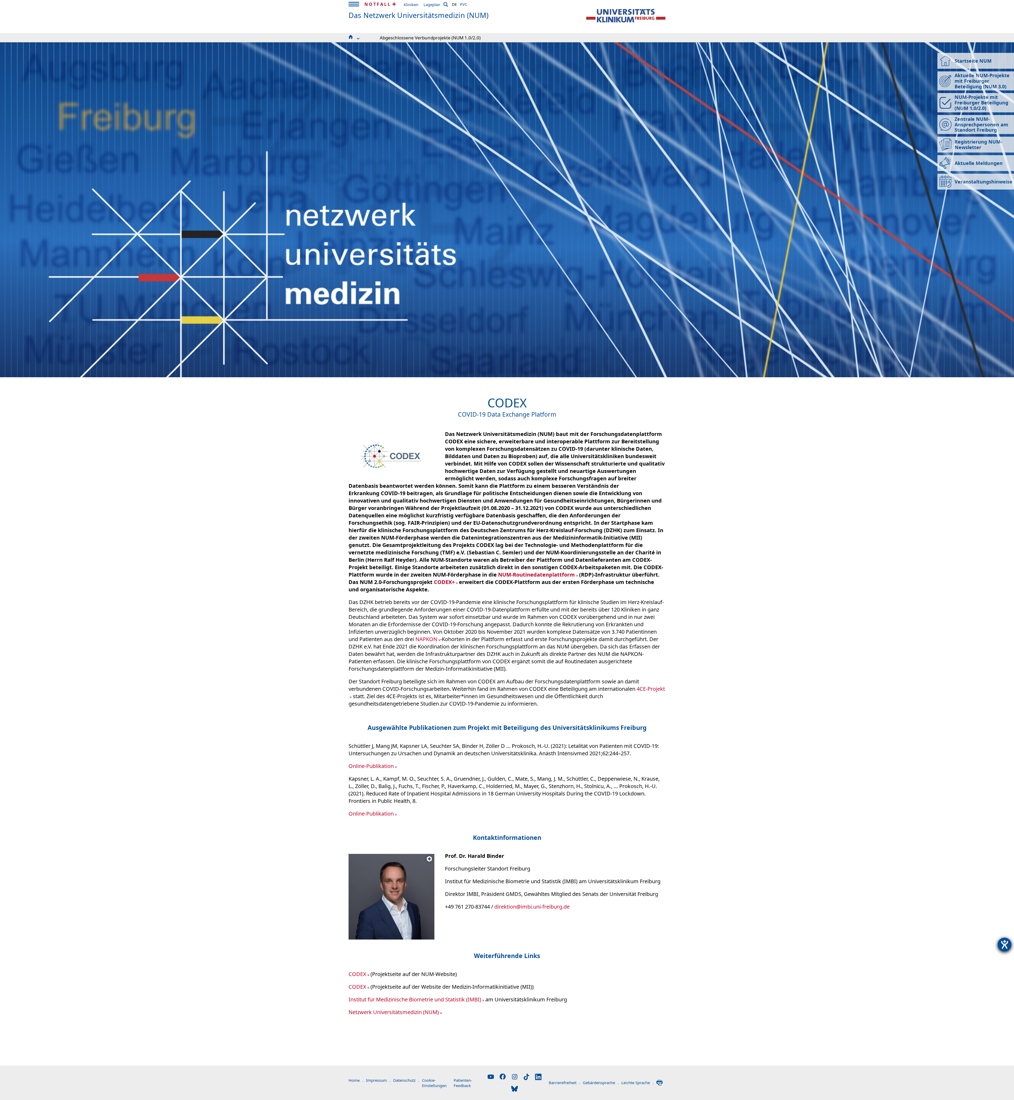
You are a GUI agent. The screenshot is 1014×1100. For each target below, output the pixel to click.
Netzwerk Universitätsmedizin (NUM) (394, 1012)
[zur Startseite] (625, 16)
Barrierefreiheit (564, 1082)
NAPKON (426, 639)
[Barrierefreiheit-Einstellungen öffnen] (1004, 944)
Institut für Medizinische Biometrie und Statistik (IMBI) (415, 999)
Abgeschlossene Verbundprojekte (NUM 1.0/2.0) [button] (430, 38)
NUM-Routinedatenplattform (536, 574)
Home (356, 1080)
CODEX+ (444, 582)
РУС (463, 3)
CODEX (357, 974)
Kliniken (411, 4)
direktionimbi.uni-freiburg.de (532, 906)
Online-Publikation (371, 766)
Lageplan (432, 4)
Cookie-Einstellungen (434, 1083)
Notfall (377, 4)
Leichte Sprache (637, 1082)
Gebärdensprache (601, 1082)
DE (454, 3)
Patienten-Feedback (463, 1083)
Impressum (378, 1080)
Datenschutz (406, 1080)
